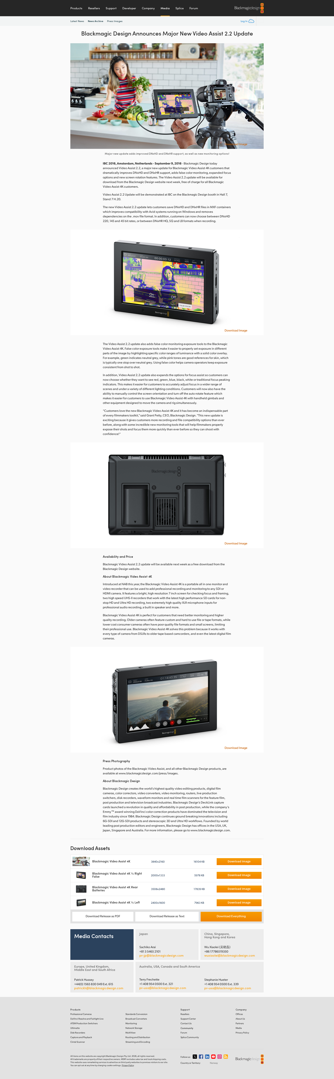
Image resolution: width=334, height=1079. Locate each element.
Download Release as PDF (103, 916)
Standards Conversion (136, 1014)
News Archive (95, 21)
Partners (240, 1023)
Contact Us (186, 1023)
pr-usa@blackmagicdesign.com (162, 988)
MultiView (130, 1032)
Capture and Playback (81, 1037)
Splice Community (190, 1037)
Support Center (188, 1018)
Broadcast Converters (136, 1018)
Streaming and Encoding (137, 1041)
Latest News (77, 21)
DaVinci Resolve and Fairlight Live (86, 1018)
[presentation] (75, 96)
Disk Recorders (77, 1032)
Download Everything (231, 916)
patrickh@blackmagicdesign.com (98, 988)
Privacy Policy (242, 1032)
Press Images (115, 21)
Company (148, 8)
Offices (239, 1014)
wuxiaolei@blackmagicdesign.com (229, 955)
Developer (129, 8)
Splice (180, 8)
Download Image (236, 144)
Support (111, 8)
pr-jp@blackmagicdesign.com (161, 955)
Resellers (94, 8)
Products (76, 8)
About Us (240, 1018)
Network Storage (133, 1027)
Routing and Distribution (137, 1037)
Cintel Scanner (77, 1041)
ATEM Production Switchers (84, 1023)
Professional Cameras (81, 1014)
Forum (193, 8)
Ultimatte (75, 1027)
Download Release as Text (167, 916)
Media (165, 8)
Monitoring (131, 1023)
